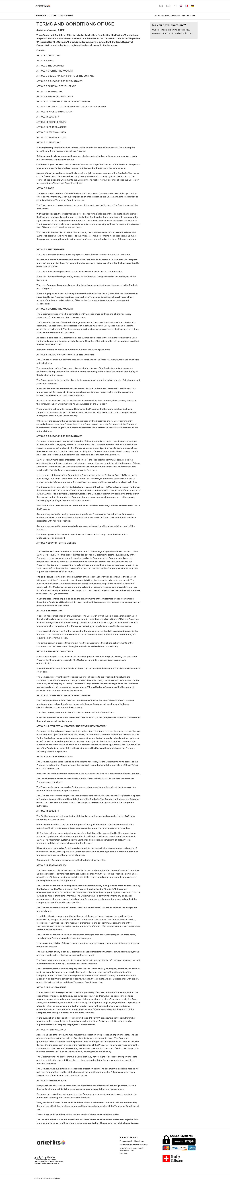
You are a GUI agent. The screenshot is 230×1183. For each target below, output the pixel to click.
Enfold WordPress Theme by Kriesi (48, 1178)
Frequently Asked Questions (132, 1141)
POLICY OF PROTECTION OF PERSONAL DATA (131, 1149)
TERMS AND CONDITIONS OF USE (53, 15)
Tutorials (123, 1154)
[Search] (175, 6)
